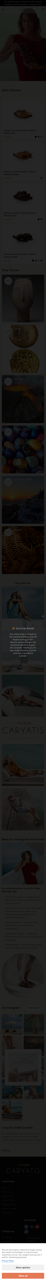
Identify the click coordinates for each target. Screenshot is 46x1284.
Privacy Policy (8, 1260)
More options (23, 1267)
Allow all (23, 1275)
